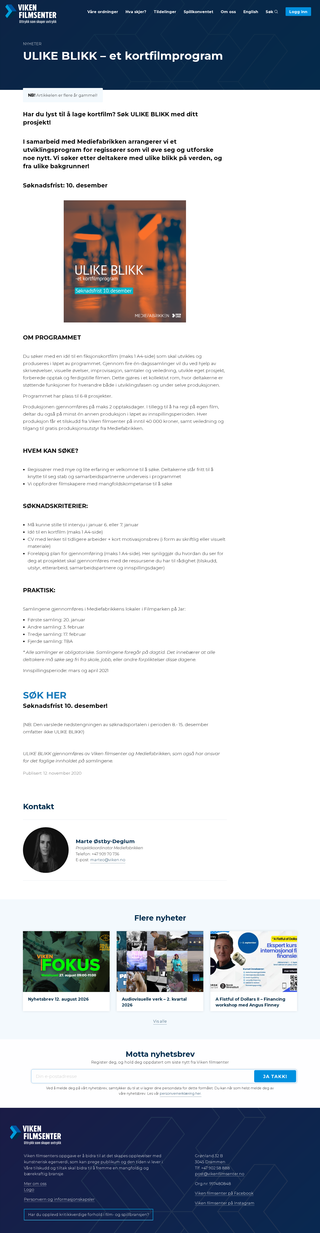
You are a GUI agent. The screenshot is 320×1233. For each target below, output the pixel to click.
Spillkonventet (198, 12)
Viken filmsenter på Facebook (224, 1193)
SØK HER (46, 695)
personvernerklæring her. (180, 1093)
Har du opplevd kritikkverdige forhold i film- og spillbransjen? (88, 1214)
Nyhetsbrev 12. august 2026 (58, 999)
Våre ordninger (102, 12)
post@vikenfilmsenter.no (219, 1174)
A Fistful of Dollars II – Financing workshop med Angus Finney (250, 1002)
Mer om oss (35, 1184)
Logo (29, 1189)
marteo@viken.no (107, 860)
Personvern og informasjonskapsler (59, 1199)
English (250, 12)
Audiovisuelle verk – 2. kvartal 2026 (154, 1002)
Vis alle (160, 1021)
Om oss (228, 12)
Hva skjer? (136, 12)
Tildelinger (165, 12)
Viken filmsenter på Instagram (224, 1203)
